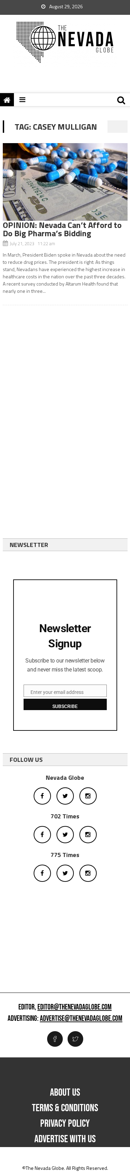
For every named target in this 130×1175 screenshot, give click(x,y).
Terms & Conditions (65, 1108)
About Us (65, 1092)
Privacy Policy (65, 1123)
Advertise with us (65, 1139)
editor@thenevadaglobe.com (74, 1007)
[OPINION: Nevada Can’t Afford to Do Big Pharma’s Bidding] (65, 182)
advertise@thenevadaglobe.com (81, 1018)
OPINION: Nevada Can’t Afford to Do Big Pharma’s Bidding (62, 229)
